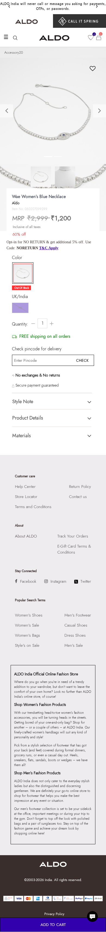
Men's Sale (73, 645)
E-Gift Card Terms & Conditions (74, 549)
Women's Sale (27, 625)
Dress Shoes (75, 635)
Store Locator (26, 497)
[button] (8, 111)
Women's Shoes (28, 615)
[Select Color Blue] (21, 273)
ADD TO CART (53, 925)
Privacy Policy (54, 913)
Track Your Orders (72, 536)
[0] (90, 37)
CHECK (82, 360)
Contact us (78, 497)
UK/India (20, 297)
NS (20, 308)
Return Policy (80, 487)
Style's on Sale (27, 645)
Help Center (25, 487)
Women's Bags (27, 635)
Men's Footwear (77, 615)
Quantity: (20, 324)
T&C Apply (48, 248)
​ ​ (79, 21)
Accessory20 (13, 52)
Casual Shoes (75, 625)
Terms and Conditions (33, 507)
